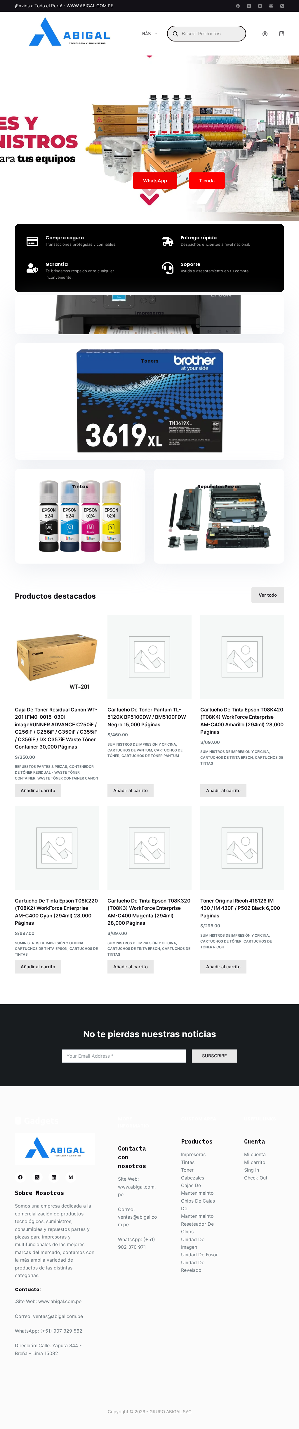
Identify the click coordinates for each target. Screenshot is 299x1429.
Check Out (255, 1178)
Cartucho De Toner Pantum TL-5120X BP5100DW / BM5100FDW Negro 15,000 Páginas (146, 717)
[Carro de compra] (281, 33)
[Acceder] (265, 33)
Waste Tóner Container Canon (67, 778)
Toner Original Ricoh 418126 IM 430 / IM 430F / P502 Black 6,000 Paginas (240, 908)
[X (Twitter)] (249, 6)
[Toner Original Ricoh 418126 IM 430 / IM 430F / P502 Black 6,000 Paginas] (242, 848)
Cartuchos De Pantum (129, 750)
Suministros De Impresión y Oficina (141, 744)
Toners (149, 361)
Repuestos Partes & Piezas (41, 766)
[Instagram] (260, 6)
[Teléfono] (282, 6)
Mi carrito (254, 1162)
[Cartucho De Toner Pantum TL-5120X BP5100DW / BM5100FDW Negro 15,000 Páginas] (149, 657)
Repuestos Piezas (219, 486)
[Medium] (71, 1177)
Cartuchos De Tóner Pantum (150, 756)
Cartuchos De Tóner (220, 941)
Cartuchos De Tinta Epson (226, 757)
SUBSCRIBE (214, 1056)
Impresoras (149, 313)
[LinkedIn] (54, 1177)
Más (146, 34)
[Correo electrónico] (271, 6)
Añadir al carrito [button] (38, 790)
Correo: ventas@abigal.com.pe (49, 1316)
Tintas (80, 486)
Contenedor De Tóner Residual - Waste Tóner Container (54, 772)
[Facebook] (238, 6)
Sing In (251, 1170)
